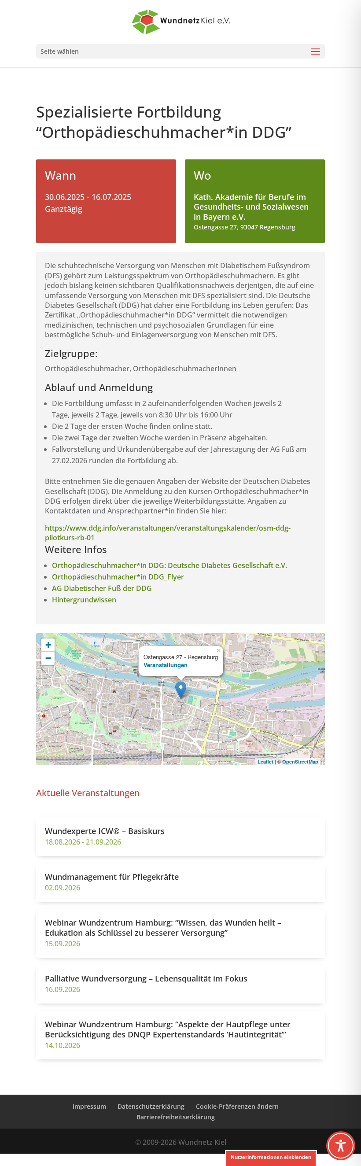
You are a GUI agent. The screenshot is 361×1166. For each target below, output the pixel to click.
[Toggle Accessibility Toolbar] (340, 1145)
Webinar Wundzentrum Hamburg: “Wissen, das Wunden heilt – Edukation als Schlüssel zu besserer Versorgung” (163, 927)
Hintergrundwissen (84, 600)
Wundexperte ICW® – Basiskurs (105, 831)
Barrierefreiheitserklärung (175, 1117)
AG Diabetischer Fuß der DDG (102, 588)
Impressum (89, 1106)
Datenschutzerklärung (151, 1106)
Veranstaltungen (166, 664)
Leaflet (265, 761)
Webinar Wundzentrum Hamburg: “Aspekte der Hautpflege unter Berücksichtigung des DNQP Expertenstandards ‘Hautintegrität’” (168, 1029)
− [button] (48, 658)
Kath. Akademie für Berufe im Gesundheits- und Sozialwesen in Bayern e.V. (251, 207)
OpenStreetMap (300, 761)
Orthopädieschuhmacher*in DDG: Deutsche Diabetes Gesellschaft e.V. (169, 565)
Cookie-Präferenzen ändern (237, 1106)
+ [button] (48, 644)
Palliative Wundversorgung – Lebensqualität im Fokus (146, 978)
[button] (271, 1158)
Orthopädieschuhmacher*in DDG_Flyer (118, 577)
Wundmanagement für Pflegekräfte (112, 876)
